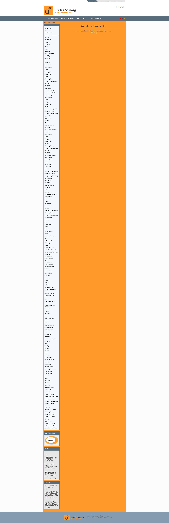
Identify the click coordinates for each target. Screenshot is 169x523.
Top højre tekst (48, 357)
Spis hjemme (48, 364)
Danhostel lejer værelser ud (51, 35)
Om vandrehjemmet (49, 266)
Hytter (46, 233)
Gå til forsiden (93, 32)
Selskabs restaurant (49, 387)
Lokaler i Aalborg (49, 224)
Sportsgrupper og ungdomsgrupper (49, 257)
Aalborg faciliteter (49, 231)
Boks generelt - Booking (50, 92)
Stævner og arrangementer (51, 109)
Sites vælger (48, 243)
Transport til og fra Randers (51, 81)
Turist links (82, 18)
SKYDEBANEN (48, 192)
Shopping (47, 106)
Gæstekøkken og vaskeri (51, 339)
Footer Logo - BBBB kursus (51, 428)
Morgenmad (47, 254)
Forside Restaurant (49, 247)
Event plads (47, 362)
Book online (47, 355)
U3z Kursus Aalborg (49, 90)
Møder (46, 352)
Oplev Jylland (48, 83)
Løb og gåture (48, 102)
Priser (46, 46)
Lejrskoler (47, 309)
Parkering (47, 299)
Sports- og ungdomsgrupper (51, 252)
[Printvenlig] (124, 22)
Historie (46, 238)
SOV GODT (47, 30)
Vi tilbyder (47, 120)
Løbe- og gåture (48, 72)
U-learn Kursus (48, 240)
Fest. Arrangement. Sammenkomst (49, 296)
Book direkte (48, 187)
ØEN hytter (47, 127)
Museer (46, 69)
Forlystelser (47, 44)
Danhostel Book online (96, 18)
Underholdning (48, 95)
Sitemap (110, 517)
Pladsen (47, 226)
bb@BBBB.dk (93, 517)
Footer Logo (47, 280)
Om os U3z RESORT (69, 18)
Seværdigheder (48, 67)
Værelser (47, 37)
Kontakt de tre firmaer (50, 399)
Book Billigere (48, 56)
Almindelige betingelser (50, 369)
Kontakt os (47, 62)
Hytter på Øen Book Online (51, 396)
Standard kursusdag (49, 287)
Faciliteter (47, 282)
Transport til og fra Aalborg (51, 113)
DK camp (47, 122)
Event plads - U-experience (51, 249)
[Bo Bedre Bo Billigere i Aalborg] (79, 10)
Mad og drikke (48, 74)
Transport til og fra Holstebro (49, 404)
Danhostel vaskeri (49, 366)
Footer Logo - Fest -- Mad (51, 425)
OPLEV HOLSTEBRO (50, 318)
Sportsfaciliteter (48, 116)
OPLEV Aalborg (48, 88)
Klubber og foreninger (50, 79)
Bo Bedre (47, 189)
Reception (47, 313)
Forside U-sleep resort (52, 18)
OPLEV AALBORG (49, 125)
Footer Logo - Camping (50, 423)
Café (46, 343)
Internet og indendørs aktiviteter (50, 306)
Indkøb (46, 76)
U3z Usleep (47, 58)
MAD (46, 60)
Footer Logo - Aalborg (50, 394)
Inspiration (47, 245)
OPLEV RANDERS (49, 53)
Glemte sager (48, 380)
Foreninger (47, 336)
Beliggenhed (48, 28)
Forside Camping (49, 32)
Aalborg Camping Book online (50, 290)
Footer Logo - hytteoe (50, 416)
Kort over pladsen (49, 327)
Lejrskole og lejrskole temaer (50, 302)
